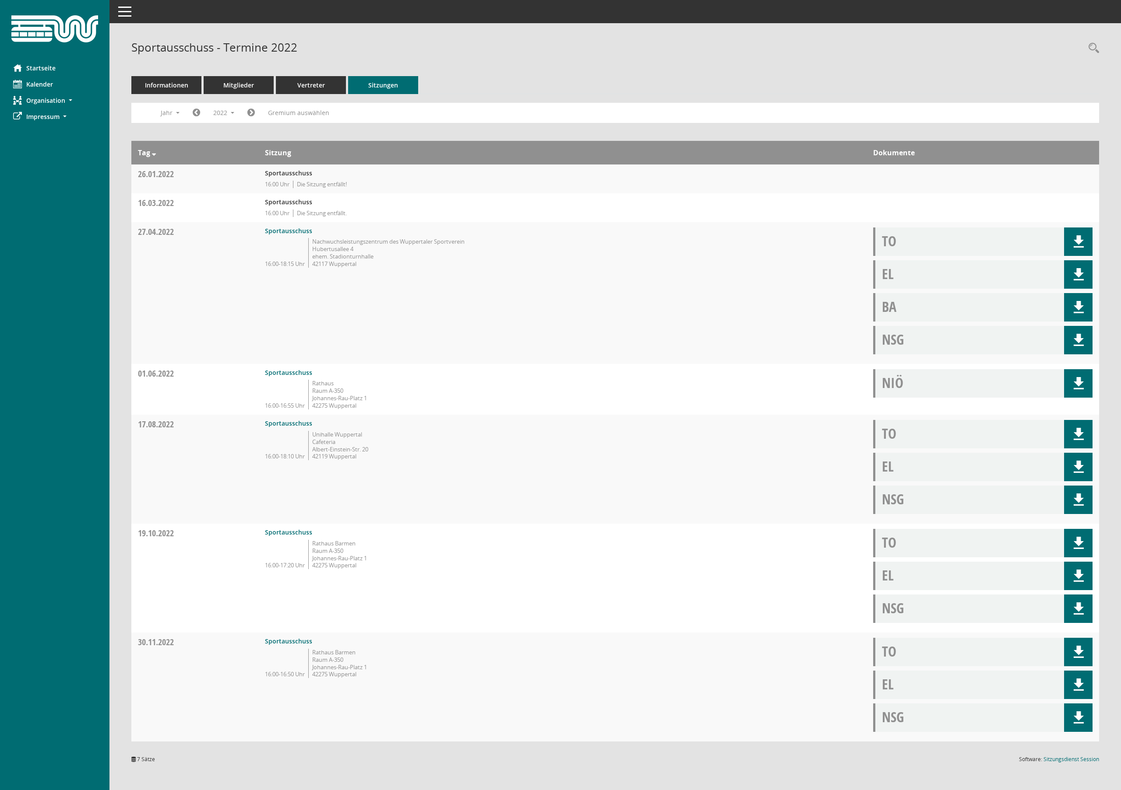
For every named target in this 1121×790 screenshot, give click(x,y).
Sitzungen (383, 85)
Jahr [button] (167, 112)
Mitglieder (238, 85)
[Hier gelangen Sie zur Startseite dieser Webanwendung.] (54, 28)
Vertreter (311, 85)
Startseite (41, 68)
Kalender (39, 84)
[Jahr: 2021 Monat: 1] (196, 113)
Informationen (166, 85)
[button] (54, 100)
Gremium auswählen (298, 112)
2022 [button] (221, 112)
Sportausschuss (288, 231)
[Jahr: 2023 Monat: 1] (251, 113)
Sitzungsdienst (1071, 759)
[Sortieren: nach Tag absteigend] (154, 152)
